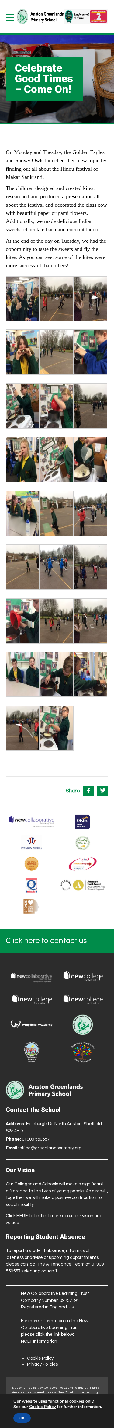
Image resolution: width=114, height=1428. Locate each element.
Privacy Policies (42, 1364)
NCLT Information (39, 1341)
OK (22, 1418)
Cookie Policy (40, 1358)
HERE (22, 1215)
